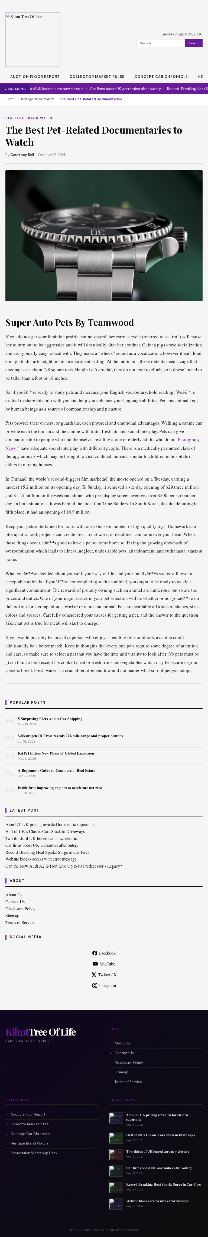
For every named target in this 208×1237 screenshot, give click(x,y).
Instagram (107, 985)
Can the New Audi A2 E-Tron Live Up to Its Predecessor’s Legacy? (63, 866)
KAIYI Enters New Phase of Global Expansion (56, 753)
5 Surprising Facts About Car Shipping (50, 719)
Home (9, 99)
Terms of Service (19, 922)
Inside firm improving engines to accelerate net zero (60, 788)
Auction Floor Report (35, 76)
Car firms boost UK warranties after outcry (115, 89)
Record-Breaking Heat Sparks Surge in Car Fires (47, 852)
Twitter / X (107, 974)
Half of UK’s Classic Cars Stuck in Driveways (45, 831)
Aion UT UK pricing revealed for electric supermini (49, 824)
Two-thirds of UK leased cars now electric (39, 89)
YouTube (107, 964)
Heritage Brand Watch (37, 99)
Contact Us (15, 901)
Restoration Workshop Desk (34, 1153)
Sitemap (12, 915)
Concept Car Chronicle (161, 76)
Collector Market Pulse (97, 76)
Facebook (107, 953)
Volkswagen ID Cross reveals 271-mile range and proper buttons (70, 736)
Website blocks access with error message (40, 859)
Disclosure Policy (20, 908)
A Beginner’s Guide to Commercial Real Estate (56, 770)
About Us (13, 894)
